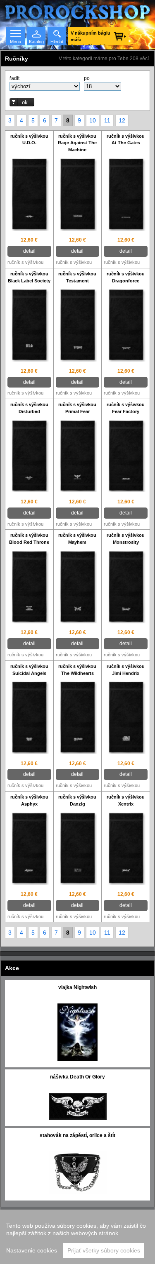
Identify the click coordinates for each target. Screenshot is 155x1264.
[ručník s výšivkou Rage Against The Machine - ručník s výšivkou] (78, 195)
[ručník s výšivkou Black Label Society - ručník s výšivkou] (29, 325)
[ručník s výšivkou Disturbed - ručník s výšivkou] (29, 456)
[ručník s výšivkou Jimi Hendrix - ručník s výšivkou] (126, 718)
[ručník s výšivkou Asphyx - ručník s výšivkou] (29, 849)
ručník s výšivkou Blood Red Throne (29, 539)
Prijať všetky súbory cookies (103, 1250)
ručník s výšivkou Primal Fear (77, 408)
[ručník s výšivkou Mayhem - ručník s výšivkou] (78, 587)
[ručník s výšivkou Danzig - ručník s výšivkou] (78, 849)
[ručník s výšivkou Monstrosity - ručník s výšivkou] (126, 587)
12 (122, 120)
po (87, 78)
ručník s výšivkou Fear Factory (126, 408)
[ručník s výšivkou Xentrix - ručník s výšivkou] (126, 849)
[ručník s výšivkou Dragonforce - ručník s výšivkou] (126, 325)
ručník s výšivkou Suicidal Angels (29, 670)
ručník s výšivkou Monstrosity (126, 539)
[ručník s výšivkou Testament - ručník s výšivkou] (78, 325)
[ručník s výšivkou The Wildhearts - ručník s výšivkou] (78, 718)
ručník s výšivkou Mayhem (77, 539)
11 (107, 120)
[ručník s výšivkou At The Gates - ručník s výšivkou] (126, 195)
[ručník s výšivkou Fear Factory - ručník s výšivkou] (126, 456)
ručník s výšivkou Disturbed (29, 408)
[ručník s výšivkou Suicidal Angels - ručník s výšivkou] (29, 718)
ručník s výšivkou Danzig (77, 800)
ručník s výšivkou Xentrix (126, 800)
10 (92, 120)
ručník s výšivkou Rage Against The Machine (77, 143)
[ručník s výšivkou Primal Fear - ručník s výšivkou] (78, 456)
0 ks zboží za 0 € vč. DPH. (90, 38)
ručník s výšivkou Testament (77, 277)
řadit (14, 78)
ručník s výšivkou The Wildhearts (77, 670)
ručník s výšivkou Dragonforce (126, 277)
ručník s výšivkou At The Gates (126, 140)
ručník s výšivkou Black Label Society (29, 277)
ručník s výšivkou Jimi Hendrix (126, 670)
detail (29, 251)
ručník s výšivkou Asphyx (29, 800)
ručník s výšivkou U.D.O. (29, 140)
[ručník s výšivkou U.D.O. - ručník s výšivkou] (29, 195)
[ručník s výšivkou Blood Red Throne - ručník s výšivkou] (29, 587)
